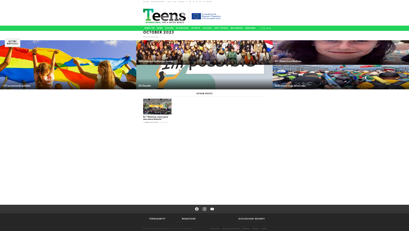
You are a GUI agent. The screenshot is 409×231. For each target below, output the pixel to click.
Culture (169, 28)
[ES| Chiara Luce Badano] (341, 52)
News (160, 28)
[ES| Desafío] (204, 77)
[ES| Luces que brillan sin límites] (204, 52)
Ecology (207, 28)
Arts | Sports (221, 28)
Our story (146, 1)
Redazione (246, 228)
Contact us (181, 1)
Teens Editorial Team (157, 1)
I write (169, 1)
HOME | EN (149, 28)
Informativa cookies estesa (231, 228)
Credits (263, 228)
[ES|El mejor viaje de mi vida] (341, 77)
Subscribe (250, 28)
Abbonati (255, 228)
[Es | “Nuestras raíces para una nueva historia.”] (157, 107)
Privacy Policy (215, 228)
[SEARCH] (264, 28)
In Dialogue (182, 28)
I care (174, 1)
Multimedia (237, 28)
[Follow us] (260, 28)
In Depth (195, 28)
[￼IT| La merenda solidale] (68, 64)
